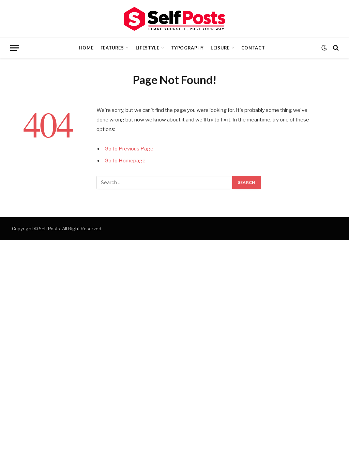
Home (86, 47)
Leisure (220, 47)
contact (253, 47)
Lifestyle (148, 47)
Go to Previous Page (129, 149)
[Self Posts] (174, 18)
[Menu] (14, 48)
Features (112, 47)
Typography (187, 47)
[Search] (335, 48)
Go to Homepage (125, 161)
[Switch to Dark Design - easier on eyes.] (324, 48)
